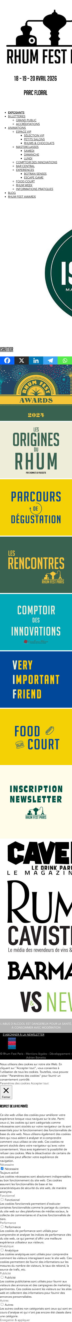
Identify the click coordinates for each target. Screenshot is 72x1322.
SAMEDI (29, 151)
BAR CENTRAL (25, 166)
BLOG (12, 193)
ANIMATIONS (17, 128)
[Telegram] (50, 360)
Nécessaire (12, 1169)
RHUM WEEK (24, 185)
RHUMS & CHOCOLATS (39, 143)
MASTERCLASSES (27, 147)
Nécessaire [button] (7, 1165)
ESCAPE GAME (33, 178)
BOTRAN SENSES (35, 174)
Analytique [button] (7, 1246)
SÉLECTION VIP (34, 135)
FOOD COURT (25, 181)
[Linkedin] (36, 360)
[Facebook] (7, 360)
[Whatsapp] (65, 360)
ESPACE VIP (23, 132)
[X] (21, 360)
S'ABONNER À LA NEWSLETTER (23, 1035)
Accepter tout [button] (40, 1083)
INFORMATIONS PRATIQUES (34, 189)
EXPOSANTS (16, 113)
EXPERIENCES (25, 170)
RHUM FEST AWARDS (22, 197)
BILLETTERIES (16, 116)
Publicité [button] (5, 1273)
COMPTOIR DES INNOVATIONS (36, 162)
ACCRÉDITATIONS (28, 124)
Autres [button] (4, 1300)
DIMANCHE (31, 155)
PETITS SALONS (34, 139)
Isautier (6, 349)
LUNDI (28, 158)
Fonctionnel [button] (7, 1196)
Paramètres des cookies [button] (15, 1083)
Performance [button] (8, 1223)
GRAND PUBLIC (26, 120)
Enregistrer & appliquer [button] (15, 1320)
